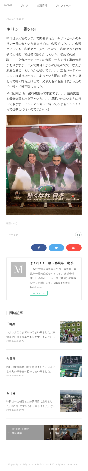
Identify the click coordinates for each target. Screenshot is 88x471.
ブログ (24, 5)
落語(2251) (11, 223)
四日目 (10, 393)
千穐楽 (10, 324)
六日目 (10, 358)
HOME (8, 5)
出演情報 (42, 5)
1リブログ (12, 234)
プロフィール (63, 5)
